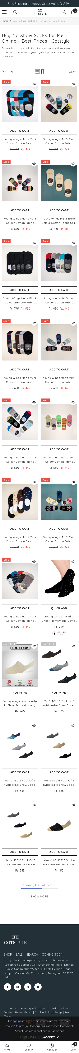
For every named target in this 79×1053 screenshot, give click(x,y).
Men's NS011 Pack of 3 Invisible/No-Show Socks (59, 782)
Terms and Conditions (56, 1008)
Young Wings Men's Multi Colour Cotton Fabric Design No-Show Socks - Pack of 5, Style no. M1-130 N (59, 141)
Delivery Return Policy (18, 1012)
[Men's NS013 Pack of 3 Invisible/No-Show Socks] (20, 745)
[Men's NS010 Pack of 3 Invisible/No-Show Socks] (20, 824)
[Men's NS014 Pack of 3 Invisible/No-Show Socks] (59, 665)
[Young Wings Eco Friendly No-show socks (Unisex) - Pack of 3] (20, 665)
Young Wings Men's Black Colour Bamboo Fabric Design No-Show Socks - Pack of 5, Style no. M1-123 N (20, 301)
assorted (64, 633)
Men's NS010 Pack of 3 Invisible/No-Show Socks (19, 862)
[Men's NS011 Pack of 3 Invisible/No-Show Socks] (59, 745)
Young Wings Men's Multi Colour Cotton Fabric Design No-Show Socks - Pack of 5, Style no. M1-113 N (20, 619)
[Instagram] (17, 987)
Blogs (59, 1012)
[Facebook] (7, 987)
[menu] (4, 12)
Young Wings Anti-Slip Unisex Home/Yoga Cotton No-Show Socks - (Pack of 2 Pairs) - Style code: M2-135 (59, 619)
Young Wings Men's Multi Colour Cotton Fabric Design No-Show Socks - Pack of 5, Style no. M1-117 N (20, 221)
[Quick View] (34, 84)
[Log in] (64, 12)
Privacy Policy (30, 1008)
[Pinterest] (27, 987)
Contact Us (11, 1008)
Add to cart (20, 131)
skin (59, 633)
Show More (39, 896)
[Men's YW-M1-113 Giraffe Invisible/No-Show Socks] (59, 824)
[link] (29, 1047)
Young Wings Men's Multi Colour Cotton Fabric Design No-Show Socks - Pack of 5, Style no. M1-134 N (20, 141)
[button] (37, 71)
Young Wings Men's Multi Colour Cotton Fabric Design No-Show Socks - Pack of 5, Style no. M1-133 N (59, 539)
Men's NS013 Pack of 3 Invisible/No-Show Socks (19, 782)
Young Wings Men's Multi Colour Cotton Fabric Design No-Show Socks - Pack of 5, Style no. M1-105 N (59, 460)
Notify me (19, 692)
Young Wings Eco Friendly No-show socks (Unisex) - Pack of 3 (20, 703)
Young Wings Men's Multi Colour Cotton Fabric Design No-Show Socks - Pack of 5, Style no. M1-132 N (59, 301)
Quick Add (59, 608)
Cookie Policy (44, 1012)
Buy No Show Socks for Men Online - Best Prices (39, 20)
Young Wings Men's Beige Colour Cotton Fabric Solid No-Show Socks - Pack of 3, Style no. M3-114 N (59, 221)
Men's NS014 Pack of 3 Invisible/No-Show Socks (59, 703)
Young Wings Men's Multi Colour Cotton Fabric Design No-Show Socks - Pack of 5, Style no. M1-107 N (20, 539)
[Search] (15, 12)
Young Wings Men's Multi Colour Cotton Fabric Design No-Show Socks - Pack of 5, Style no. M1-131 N (20, 460)
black (54, 633)
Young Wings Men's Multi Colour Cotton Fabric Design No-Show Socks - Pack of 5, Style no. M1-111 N (59, 380)
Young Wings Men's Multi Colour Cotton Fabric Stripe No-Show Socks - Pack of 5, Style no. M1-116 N (20, 380)
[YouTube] (38, 987)
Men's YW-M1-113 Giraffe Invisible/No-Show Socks (59, 862)
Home (5, 20)
